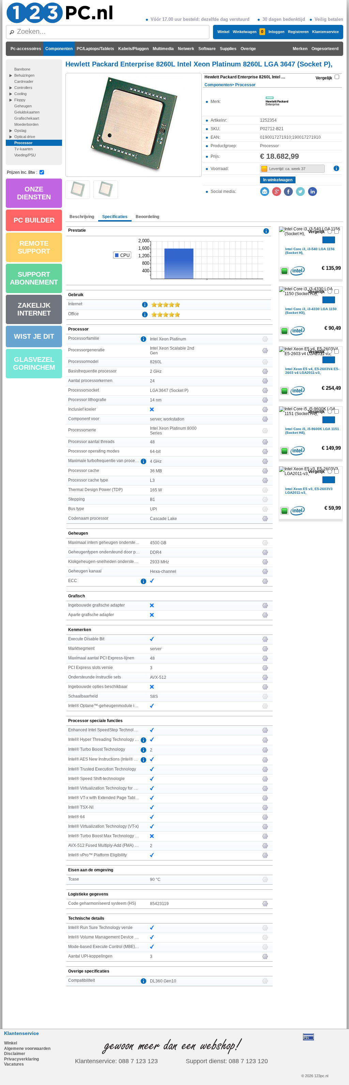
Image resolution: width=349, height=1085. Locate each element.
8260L (156, 362)
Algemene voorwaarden (27, 1048)
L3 (152, 480)
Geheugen (23, 106)
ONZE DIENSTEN (34, 193)
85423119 (159, 903)
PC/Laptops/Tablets (95, 49)
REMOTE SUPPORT (34, 247)
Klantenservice (325, 32)
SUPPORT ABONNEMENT (34, 278)
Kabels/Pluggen (133, 49)
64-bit (155, 451)
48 (152, 442)
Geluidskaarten (27, 112)
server (156, 648)
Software (207, 49)
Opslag (20, 130)
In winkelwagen (277, 180)
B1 (152, 499)
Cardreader (23, 81)
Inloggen (277, 32)
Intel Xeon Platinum (168, 339)
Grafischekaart (26, 118)
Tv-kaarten (23, 149)
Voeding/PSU (25, 155)
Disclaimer (14, 1053)
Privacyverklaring (21, 1059)
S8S (154, 696)
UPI (153, 509)
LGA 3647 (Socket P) (169, 390)
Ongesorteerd (325, 49)
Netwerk (186, 49)
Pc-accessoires (26, 49)
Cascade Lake (163, 518)
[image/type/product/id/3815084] (133, 124)
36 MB (156, 471)
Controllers (23, 88)
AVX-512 (158, 677)
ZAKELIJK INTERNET (34, 309)
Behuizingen (24, 75)
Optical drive (24, 137)
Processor (23, 143)
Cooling (20, 94)
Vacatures (14, 1064)
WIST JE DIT (34, 336)
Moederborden (26, 124)
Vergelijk (324, 78)
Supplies (228, 49)
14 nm (156, 400)
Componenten (59, 49)
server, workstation (167, 419)
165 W (156, 490)
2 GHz (156, 371)
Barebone (22, 69)
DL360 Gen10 (163, 981)
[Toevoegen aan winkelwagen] (328, 239)
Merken (300, 49)
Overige (248, 49)
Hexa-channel (163, 571)
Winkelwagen (248, 31)
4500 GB (158, 542)
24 (152, 381)
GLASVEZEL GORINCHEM (34, 363)
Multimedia (163, 49)
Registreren (298, 32)
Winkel (223, 32)
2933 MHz (159, 562)
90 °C (155, 879)
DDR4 (156, 552)
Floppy (20, 100)
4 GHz (156, 461)
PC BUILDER (34, 220)
